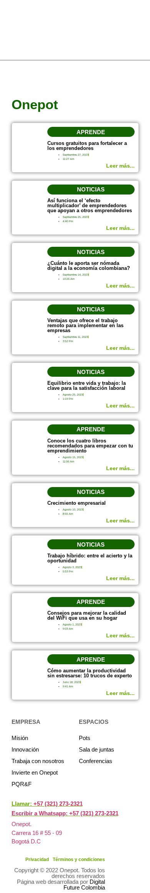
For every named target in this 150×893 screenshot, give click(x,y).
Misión (20, 738)
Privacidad (37, 859)
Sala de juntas (96, 749)
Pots (84, 738)
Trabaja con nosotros (38, 761)
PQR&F (22, 784)
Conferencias (95, 761)
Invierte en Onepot (35, 772)
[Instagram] (143, 84)
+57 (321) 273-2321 (58, 803)
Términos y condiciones (79, 859)
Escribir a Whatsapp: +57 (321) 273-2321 (65, 813)
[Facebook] (143, 70)
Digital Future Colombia (84, 884)
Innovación (25, 749)
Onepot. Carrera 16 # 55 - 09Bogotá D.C (37, 833)
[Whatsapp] (143, 97)
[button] (91, 132)
